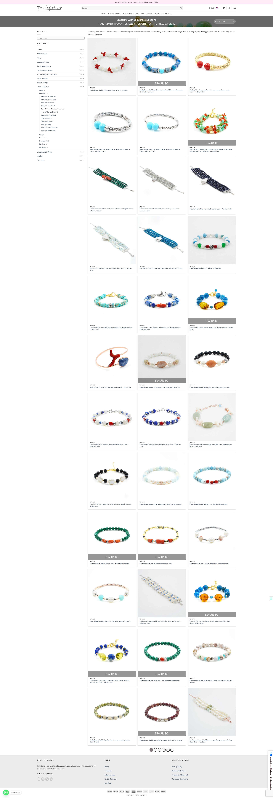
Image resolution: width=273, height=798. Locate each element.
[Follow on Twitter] (47, 779)
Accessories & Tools (44, 152)
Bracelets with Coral (48, 103)
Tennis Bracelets (46, 118)
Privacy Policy (177, 767)
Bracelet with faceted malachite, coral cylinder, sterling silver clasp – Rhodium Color (112, 210)
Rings (41, 90)
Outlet (168, 14)
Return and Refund (179, 771)
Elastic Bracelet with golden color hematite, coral (156, 563)
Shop (103, 14)
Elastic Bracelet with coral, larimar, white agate (205, 268)
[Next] (172, 750)
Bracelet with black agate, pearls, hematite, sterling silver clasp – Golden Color (111, 505)
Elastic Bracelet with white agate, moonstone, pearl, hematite (160, 387)
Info (136, 14)
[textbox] (60, 38)
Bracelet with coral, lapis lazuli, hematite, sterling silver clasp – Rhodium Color (160, 328)
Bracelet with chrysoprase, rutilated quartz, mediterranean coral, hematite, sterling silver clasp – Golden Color (211, 150)
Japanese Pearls (43, 62)
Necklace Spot (44, 141)
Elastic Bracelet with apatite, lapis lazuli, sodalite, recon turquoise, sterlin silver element (161, 91)
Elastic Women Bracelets (49, 127)
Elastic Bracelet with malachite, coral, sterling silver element (109, 563)
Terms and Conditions (180, 779)
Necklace (42, 138)
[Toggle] (84, 49)
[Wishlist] (224, 8)
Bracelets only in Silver (48, 99)
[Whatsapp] (6, 792)
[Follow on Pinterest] (51, 779)
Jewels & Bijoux (114, 14)
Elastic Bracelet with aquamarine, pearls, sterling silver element (160, 504)
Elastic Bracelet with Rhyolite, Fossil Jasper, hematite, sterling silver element (110, 741)
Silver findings (42, 78)
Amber (39, 50)
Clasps (41, 135)
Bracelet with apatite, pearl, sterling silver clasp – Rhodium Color (161, 268)
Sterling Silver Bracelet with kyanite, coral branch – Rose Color (110, 387)
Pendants (42, 147)
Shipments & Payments (180, 775)
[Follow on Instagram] (43, 779)
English (212, 8)
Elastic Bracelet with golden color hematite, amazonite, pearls (110, 621)
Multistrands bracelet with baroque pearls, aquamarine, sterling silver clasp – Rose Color (211, 741)
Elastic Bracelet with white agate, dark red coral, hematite (108, 90)
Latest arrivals (147, 14)
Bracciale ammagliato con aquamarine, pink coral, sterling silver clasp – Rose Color (211, 445)
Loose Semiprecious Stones (47, 74)
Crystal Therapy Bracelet (49, 112)
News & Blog (127, 14)
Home (101, 24)
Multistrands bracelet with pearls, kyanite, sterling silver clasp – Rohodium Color (161, 622)
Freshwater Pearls (44, 66)
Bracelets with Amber (48, 96)
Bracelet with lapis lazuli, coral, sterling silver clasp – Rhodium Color (160, 445)
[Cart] (235, 8)
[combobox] (61, 38)
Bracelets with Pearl (48, 106)
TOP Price (158, 14)
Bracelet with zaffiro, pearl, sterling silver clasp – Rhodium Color (211, 209)
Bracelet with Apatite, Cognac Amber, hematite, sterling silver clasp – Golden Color (210, 622)
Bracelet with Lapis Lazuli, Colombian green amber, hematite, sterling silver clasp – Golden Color (110, 681)
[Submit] (181, 8)
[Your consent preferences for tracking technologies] (271, 599)
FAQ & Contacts (110, 779)
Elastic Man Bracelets (48, 130)
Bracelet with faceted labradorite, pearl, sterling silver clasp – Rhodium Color (160, 210)
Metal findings (42, 82)
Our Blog (108, 783)
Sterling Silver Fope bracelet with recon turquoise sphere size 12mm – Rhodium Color (110, 150)
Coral (39, 58)
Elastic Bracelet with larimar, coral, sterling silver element (209, 504)
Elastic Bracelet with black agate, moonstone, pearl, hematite (209, 387)
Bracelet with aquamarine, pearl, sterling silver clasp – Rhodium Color (111, 269)
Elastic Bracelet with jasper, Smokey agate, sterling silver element (161, 740)
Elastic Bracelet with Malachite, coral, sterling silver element (159, 681)
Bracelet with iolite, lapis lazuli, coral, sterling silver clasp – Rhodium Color (109, 445)
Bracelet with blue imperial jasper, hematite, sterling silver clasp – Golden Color (111, 328)
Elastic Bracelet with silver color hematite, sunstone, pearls (209, 563)
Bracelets (130, 24)
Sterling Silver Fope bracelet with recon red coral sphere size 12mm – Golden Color (209, 91)
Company (108, 771)
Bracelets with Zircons (48, 115)
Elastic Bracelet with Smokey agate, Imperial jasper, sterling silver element (211, 681)
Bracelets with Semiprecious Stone (52, 109)
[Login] (229, 8)
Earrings (42, 144)
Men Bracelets (46, 124)
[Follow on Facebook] (39, 779)
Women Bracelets (47, 121)
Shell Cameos (42, 54)
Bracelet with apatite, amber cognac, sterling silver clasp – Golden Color (211, 328)
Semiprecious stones (44, 70)
